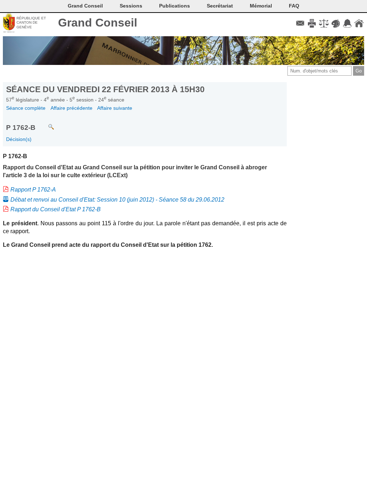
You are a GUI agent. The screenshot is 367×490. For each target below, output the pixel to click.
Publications (174, 6)
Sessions (131, 6)
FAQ (294, 6)
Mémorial (261, 6)
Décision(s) (19, 139)
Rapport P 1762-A (33, 190)
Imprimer (312, 23)
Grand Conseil (97, 22)
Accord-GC (347, 23)
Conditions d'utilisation (324, 23)
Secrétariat (220, 6)
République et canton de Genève (31, 22)
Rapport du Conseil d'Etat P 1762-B (55, 209)
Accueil (359, 23)
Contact (300, 23)
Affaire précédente (71, 108)
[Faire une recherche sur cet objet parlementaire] (45, 123)
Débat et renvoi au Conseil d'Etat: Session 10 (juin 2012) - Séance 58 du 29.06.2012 (117, 200)
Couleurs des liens (335, 23)
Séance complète (26, 108)
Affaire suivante (114, 108)
